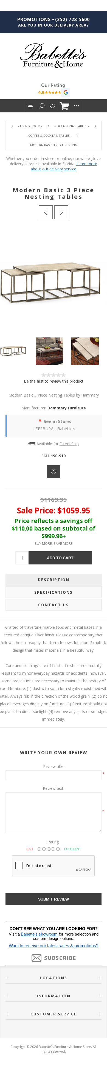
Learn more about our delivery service (64, 166)
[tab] (53, 580)
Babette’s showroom (40, 934)
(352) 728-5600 (72, 19)
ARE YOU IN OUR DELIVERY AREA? (53, 25)
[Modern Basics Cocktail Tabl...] (46, 212)
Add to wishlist (53, 471)
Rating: (53, 841)
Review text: (53, 788)
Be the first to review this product (53, 381)
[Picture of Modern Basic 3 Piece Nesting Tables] (18, 351)
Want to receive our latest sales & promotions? (53, 945)
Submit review (53, 899)
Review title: (53, 766)
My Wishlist (52, 105)
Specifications (53, 592)
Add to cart (60, 558)
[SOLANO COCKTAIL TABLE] (61, 212)
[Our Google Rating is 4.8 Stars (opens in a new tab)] (53, 90)
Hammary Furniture (66, 407)
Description (53, 579)
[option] (18, 351)
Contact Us (53, 604)
